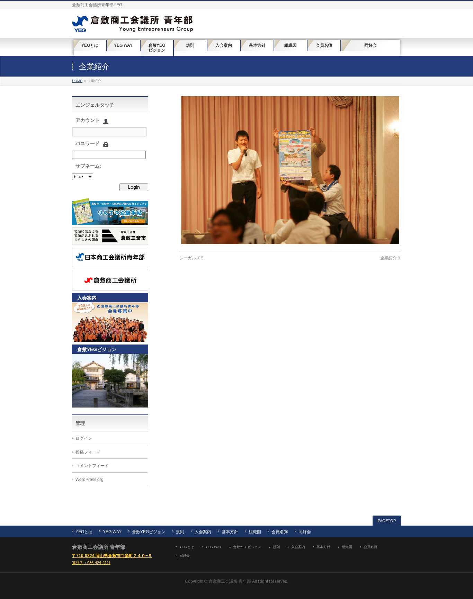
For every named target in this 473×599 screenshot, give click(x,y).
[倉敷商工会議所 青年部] (132, 24)
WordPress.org (89, 479)
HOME (77, 81)
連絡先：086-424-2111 (91, 563)
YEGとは (83, 531)
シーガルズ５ (191, 258)
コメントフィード (92, 465)
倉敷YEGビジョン (149, 531)
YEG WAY (112, 531)
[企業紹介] (290, 170)
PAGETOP (387, 521)
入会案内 (203, 531)
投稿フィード (87, 452)
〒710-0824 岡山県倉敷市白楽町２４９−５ (112, 555)
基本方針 (230, 531)
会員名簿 (279, 531)
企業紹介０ (390, 258)
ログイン (83, 438)
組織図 (255, 531)
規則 (180, 531)
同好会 (304, 531)
